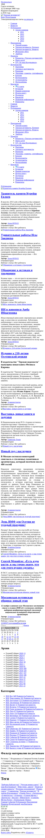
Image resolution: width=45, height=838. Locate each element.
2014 (21, 679)
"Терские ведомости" (27, 791)
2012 (21, 684)
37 (24, 679)
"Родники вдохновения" (25, 789)
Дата (12, 711)
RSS (7, 696)
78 (17, 731)
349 (14, 696)
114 (15, 713)
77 (27, 742)
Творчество (14, 746)
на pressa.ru (28, 19)
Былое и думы (15, 748)
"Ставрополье (13, 791)
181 (19, 729)
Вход (3, 17)
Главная (4, 802)
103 (20, 716)
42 (18, 733)
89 (18, 737)
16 (18, 637)
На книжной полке (17, 724)
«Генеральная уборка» (22, 800)
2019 (21, 668)
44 (21, 722)
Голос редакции (16, 709)
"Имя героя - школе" (25, 787)
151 (20, 700)
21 (12, 639)
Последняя (21, 623)
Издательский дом (16, 804)
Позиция (13, 733)
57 (24, 681)
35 (27, 724)
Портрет (13, 720)
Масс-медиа (14, 722)
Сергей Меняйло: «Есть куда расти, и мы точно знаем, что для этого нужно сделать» (20, 564)
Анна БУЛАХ (13, 223)
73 (18, 707)
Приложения (32, 802)
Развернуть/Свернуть (25, 696)
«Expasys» (30, 832)
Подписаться (6, 2)
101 (22, 698)
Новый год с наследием (16, 451)
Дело (12, 713)
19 (7, 639)
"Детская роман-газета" (29, 785)
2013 (21, 681)
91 (24, 666)
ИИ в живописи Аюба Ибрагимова (15, 311)
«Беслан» (15, 798)
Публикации (21, 802)
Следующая (12, 623)
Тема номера (15, 698)
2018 (21, 671)
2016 (21, 675)
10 (2, 637)
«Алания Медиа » (30, 795)
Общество (14, 729)
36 (21, 703)
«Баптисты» (6, 798)
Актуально (14, 700)
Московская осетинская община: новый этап (17, 599)
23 (24, 686)
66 (24, 684)
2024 (21, 658)
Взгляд (12, 705)
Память (13, 731)
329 (25, 671)
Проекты (5, 804)
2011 (21, 686)
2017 (21, 673)
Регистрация (11, 17)
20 (10, 639)
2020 (21, 666)
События (11, 802)
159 (21, 746)
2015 (21, 677)
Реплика (13, 735)
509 (25, 668)
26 (24, 709)
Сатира (13, 718)
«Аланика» (18, 795)
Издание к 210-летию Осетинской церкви (15, 355)
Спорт (12, 739)
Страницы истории (18, 742)
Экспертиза (14, 703)
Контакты (28, 804)
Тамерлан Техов (14, 440)
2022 (21, 662)
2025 (21, 655)
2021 (21, 664)
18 (24, 662)
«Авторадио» (37, 793)
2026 (21, 653)
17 (2, 639)
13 (10, 637)
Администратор (14, 402)
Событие (13, 737)
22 (24, 677)
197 (25, 673)
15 (15, 637)
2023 (21, 660)
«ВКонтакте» (24, 798)
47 (15, 711)
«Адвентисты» (7, 795)
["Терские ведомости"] (10, 15)
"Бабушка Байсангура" (10, 785)
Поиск (26, 625)
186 (25, 675)
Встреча (13, 707)
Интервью (14, 716)
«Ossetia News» (25, 793)
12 (7, 637)
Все (11, 696)
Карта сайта (6, 832)
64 (16, 739)
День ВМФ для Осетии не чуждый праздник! (18, 523)
